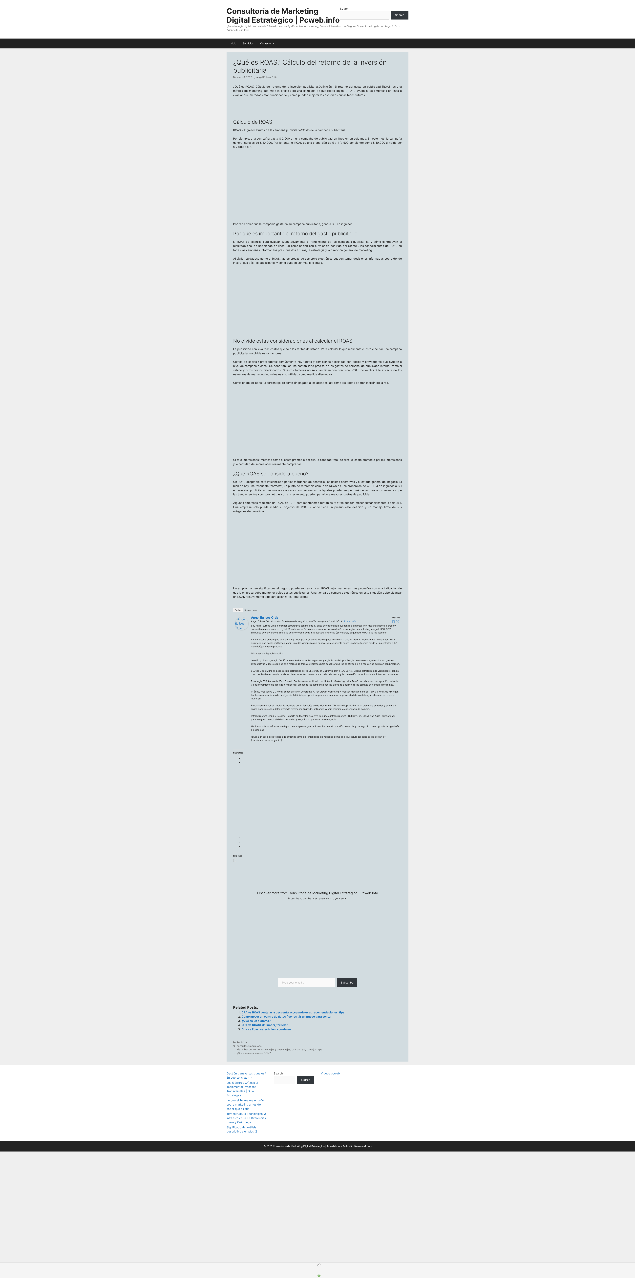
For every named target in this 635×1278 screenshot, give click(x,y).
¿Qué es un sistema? (256, 1021)
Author (238, 610)
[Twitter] (398, 622)
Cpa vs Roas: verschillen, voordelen (266, 1029)
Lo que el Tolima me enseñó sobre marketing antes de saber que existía (245, 1104)
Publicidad (242, 1042)
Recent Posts (250, 610)
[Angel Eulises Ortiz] (241, 629)
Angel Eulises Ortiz (264, 617)
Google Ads (255, 1046)
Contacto (265, 43)
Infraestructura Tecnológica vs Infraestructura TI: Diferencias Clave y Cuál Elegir (247, 1118)
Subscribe (347, 982)
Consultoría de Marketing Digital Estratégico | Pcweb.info (283, 15)
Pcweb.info (350, 621)
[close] (318, 1264)
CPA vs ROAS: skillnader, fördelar (265, 1025)
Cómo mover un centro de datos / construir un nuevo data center (287, 1016)
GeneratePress (363, 1146)
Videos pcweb (330, 1073)
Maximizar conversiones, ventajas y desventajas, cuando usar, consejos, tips (279, 1049)
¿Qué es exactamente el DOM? (254, 1053)
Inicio (233, 43)
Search (344, 8)
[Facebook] (393, 622)
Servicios (248, 43)
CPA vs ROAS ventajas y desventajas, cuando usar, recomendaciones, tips (293, 1012)
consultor (242, 1046)
